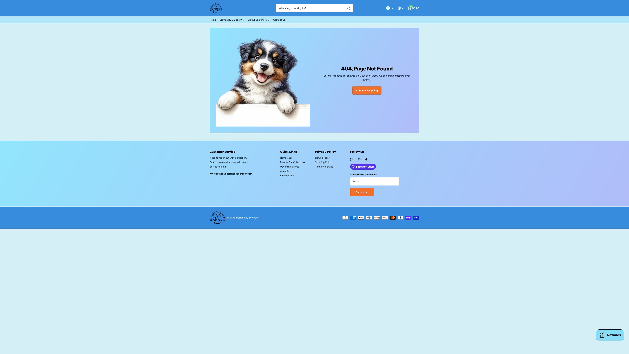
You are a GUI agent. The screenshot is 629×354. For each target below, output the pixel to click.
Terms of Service (324, 166)
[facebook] (366, 159)
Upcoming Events (289, 166)
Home (213, 19)
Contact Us (279, 19)
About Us (285, 171)
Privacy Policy (325, 151)
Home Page (286, 157)
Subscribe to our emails (363, 174)
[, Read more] (389, 8)
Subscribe (362, 192)
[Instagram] (351, 159)
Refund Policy (322, 157)
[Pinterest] (359, 159)
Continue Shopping (367, 90)
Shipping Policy (323, 162)
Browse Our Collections (292, 162)
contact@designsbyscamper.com (233, 173)
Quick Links (288, 151)
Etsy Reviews (287, 175)
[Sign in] (400, 8)
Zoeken (348, 8)
